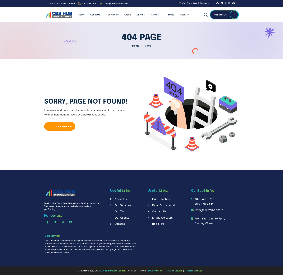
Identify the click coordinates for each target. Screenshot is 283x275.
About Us (121, 199)
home (135, 45)
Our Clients (122, 217)
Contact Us (159, 211)
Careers (120, 224)
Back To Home (64, 126)
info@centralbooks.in (116, 3)
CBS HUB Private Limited (62, 3)
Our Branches (161, 199)
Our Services (123, 205)
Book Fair (158, 224)
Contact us (220, 14)
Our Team (121, 211)
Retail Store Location (165, 205)
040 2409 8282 (90, 3)
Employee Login (162, 217)
